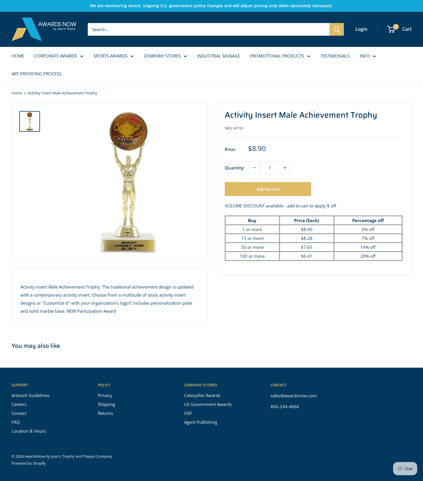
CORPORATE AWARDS (55, 56)
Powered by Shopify (29, 463)
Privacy (105, 395)
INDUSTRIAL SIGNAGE (218, 56)
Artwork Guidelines (30, 395)
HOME (18, 56)
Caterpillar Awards (202, 395)
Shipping (106, 404)
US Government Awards (208, 404)
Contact (19, 413)
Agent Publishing (200, 422)
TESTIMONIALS (335, 56)
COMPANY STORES (162, 56)
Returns (105, 413)
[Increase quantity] (285, 168)
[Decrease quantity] (254, 168)
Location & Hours (29, 431)
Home (17, 93)
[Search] (336, 29)
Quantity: (235, 168)
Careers (19, 404)
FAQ (16, 422)
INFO (365, 56)
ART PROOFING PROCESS (36, 74)
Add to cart (268, 189)
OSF (188, 413)
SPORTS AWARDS (110, 56)
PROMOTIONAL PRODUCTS (277, 56)
